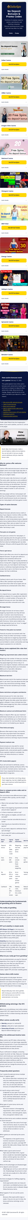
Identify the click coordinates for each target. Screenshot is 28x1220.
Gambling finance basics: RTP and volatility (14, 412)
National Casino (7, 158)
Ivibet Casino (6, 60)
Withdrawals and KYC (9, 414)
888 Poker (5, 224)
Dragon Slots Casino (8, 126)
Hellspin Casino (7, 289)
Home (11, 33)
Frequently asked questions (10, 416)
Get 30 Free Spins (14, 64)
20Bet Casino (6, 93)
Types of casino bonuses (9, 404)
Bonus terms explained (9, 406)
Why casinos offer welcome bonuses (12, 402)
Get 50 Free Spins (14, 97)
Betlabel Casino (7, 355)
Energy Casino (6, 256)
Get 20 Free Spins (14, 129)
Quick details (4, 69)
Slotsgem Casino (7, 191)
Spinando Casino (7, 322)
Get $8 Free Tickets (14, 228)
